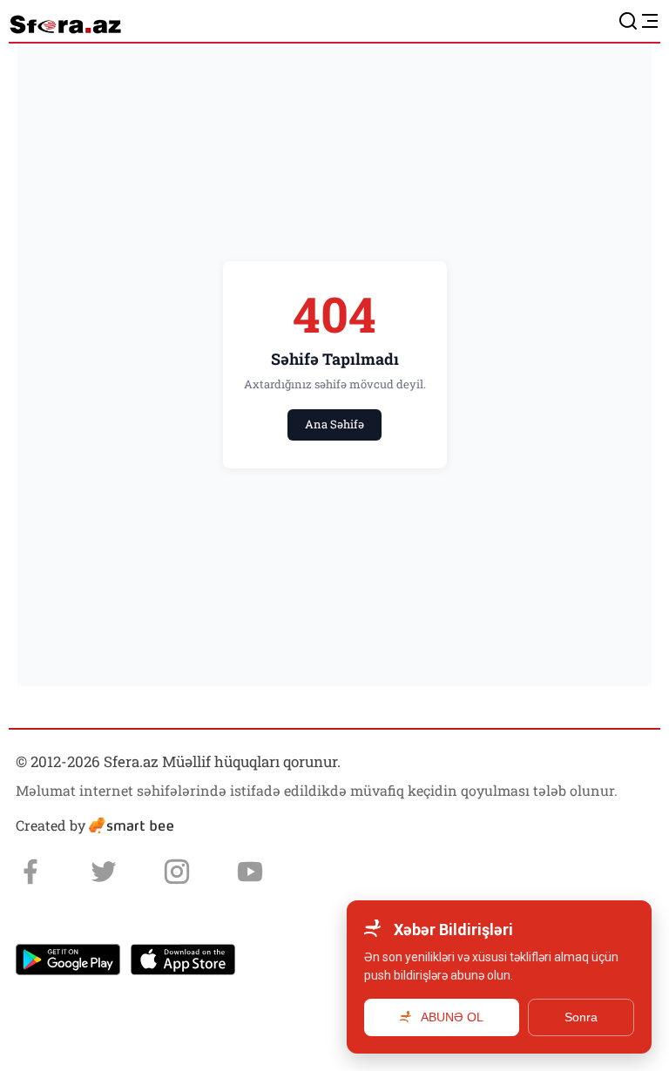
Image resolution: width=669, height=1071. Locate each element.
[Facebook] (30, 871)
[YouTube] (250, 871)
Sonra (581, 1017)
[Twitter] (103, 871)
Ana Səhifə (334, 424)
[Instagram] (177, 871)
